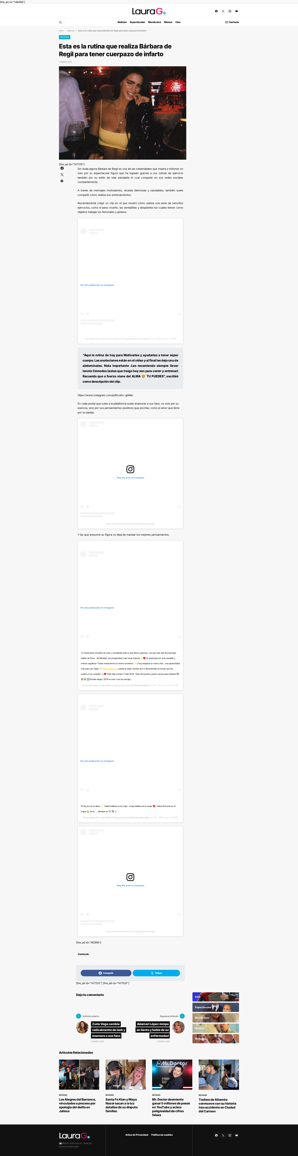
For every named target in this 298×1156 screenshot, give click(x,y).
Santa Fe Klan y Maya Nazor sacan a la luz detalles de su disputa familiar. (122, 1105)
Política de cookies (162, 1134)
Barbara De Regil (121, 685)
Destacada (83, 954)
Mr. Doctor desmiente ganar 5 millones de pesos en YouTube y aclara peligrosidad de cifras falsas (171, 1107)
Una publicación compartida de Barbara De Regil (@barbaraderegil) (115, 338)
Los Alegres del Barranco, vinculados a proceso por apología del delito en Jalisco (77, 1105)
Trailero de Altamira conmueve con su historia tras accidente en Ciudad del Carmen (217, 1105)
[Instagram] (229, 11)
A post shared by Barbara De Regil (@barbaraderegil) (130, 523)
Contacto (234, 22)
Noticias (70, 31)
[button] (60, 22)
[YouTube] (236, 11)
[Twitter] (223, 11)
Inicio (61, 31)
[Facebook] (216, 11)
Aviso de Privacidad (136, 1134)
